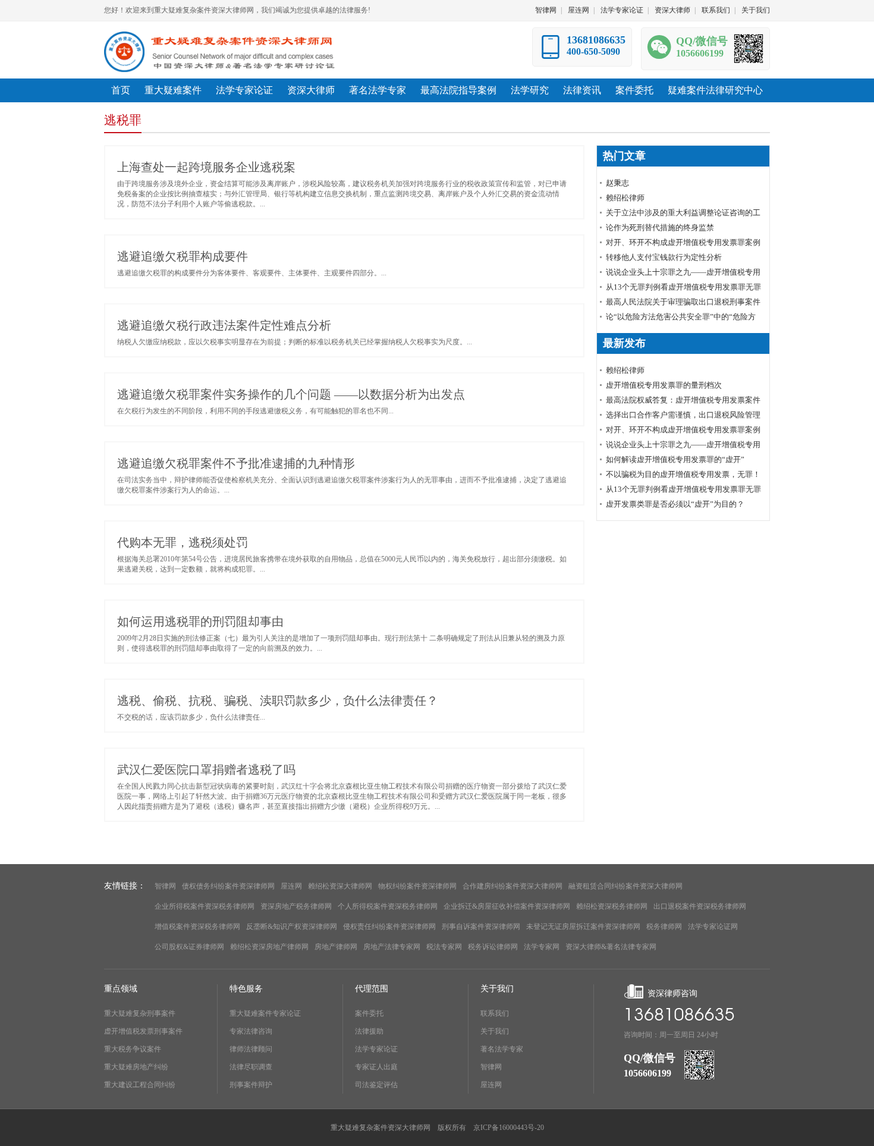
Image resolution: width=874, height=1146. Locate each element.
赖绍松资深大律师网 (340, 886)
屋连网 (578, 10)
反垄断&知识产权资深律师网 (291, 926)
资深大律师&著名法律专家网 (610, 947)
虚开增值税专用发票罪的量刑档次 (664, 385)
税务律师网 (664, 926)
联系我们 (716, 10)
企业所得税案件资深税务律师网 (204, 906)
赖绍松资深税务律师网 (611, 906)
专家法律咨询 (250, 1031)
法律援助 (369, 1031)
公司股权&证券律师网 (189, 947)
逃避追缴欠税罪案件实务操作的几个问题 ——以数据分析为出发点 (291, 394)
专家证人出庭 (376, 1067)
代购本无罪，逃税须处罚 (182, 542)
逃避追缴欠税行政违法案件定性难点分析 (224, 325)
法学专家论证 (622, 10)
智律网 (546, 10)
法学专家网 (541, 947)
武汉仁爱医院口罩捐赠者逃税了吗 (206, 769)
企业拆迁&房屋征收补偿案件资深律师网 (507, 906)
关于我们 (755, 10)
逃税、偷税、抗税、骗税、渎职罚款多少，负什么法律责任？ (277, 700)
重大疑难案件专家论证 (265, 1013)
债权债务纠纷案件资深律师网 (228, 886)
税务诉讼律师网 (493, 947)
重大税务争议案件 (132, 1049)
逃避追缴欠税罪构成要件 (182, 256)
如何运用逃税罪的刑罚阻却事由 (200, 621)
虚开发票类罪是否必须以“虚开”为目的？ (675, 504)
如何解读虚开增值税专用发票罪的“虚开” (675, 459)
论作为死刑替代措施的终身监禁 (660, 227)
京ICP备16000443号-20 (508, 1127)
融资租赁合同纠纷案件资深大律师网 (625, 886)
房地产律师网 (336, 947)
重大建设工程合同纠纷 (139, 1085)
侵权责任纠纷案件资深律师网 (389, 926)
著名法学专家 (501, 1049)
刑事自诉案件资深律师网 (481, 926)
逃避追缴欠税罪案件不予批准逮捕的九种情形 (236, 463)
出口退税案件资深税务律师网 (699, 906)
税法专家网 (444, 947)
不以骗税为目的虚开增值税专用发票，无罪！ (683, 474)
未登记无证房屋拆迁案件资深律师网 (583, 926)
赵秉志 (617, 182)
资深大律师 (672, 10)
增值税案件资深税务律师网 (197, 926)
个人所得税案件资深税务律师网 (388, 906)
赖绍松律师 (625, 197)
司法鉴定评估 (376, 1085)
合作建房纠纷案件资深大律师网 (512, 886)
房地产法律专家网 (391, 947)
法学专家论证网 (713, 926)
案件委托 (369, 1013)
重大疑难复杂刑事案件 (139, 1013)
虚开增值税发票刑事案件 (143, 1031)
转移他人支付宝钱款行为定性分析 (664, 257)
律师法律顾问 (250, 1049)
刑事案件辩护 (250, 1085)
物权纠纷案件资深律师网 (417, 886)
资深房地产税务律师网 (296, 906)
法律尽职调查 (250, 1067)
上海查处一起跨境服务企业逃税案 (206, 167)
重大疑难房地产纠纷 (136, 1067)
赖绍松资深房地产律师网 (269, 947)
